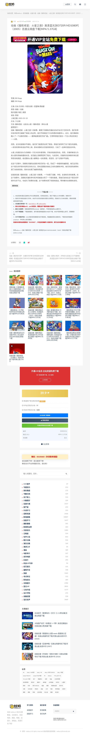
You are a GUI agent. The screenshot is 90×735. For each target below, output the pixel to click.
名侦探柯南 (25, 682)
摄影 (47, 685)
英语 (34, 692)
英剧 (29, 692)
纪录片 (64, 689)
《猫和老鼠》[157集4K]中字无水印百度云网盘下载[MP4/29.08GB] (16, 312)
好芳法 (57, 682)
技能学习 (30, 714)
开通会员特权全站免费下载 (45, 425)
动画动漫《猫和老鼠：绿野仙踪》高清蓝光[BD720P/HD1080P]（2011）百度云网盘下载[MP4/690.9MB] (54, 336)
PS (44, 675)
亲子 (34, 679)
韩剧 (51, 692)
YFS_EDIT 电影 (26, 679)
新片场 (61, 685)
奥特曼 (44, 682)
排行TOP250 (36, 685)
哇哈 (23, 731)
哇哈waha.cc (18, 13)
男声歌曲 (57, 689)
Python (50, 675)
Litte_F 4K (39, 672)
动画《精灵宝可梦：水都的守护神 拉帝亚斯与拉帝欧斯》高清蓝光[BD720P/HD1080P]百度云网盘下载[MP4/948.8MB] (26, 258)
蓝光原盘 (39, 692)
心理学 (63, 682)
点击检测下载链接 (45, 415)
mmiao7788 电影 (37, 675)
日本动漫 (30, 689)
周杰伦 (32, 682)
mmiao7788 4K (27, 675)
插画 (43, 685)
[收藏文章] (20, 242)
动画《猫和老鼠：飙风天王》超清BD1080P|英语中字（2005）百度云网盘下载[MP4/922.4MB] (72, 290)
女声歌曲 (51, 682)
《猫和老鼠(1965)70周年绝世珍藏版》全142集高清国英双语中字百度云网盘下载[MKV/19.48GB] (72, 313)
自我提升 (30, 710)
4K (23, 672)
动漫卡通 (33, 13)
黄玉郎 (56, 692)
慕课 (24, 685)
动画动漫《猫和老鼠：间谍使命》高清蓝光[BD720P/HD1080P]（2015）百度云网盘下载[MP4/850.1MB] (35, 290)
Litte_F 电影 (60, 672)
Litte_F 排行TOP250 (50, 672)
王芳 (47, 689)
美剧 (24, 692)
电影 (51, 689)
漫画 (42, 689)
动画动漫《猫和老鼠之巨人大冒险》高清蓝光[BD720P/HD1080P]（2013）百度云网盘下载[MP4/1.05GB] (35, 313)
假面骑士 (40, 679)
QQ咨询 (46, 444)
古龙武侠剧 (57, 679)
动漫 (46, 679)
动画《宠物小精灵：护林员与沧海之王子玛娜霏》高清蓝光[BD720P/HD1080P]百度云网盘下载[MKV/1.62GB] (64, 258)
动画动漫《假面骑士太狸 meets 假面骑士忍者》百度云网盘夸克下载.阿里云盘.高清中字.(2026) (51, 636)
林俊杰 (36, 689)
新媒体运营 (54, 685)
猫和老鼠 (15, 186)
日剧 (24, 689)
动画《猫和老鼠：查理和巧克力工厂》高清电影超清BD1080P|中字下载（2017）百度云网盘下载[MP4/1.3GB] (54, 290)
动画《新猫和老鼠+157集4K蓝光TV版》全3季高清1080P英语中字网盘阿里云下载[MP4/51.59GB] (54, 313)
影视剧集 (26, 13)
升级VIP (42, 401)
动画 (51, 679)
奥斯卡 (38, 682)
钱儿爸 (46, 692)
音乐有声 (43, 714)
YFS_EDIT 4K (57, 675)
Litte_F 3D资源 (30, 672)
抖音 (29, 685)
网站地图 (46, 731)
